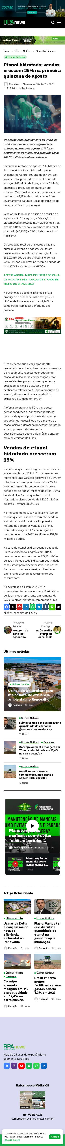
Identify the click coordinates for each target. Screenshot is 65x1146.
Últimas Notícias (23, 51)
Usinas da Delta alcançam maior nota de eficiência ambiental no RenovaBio (30, 694)
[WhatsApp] (36, 1066)
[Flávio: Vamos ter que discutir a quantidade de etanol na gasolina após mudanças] (10, 723)
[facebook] (7, 1066)
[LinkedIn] (44, 1066)
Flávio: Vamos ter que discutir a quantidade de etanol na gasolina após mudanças (40, 726)
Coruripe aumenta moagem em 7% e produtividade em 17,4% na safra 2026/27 (39, 750)
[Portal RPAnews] (14, 22)
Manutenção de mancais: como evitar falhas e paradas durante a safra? (30, 835)
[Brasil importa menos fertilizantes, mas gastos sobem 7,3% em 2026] (10, 771)
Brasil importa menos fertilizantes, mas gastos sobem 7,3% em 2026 (36, 775)
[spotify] (29, 1066)
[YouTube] (21, 1066)
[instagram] (14, 1066)
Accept (55, 1137)
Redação (14, 84)
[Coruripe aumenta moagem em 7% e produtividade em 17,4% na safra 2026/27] (10, 747)
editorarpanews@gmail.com (29, 847)
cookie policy (12, 1139)
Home (7, 51)
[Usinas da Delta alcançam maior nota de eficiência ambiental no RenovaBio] (32, 684)
